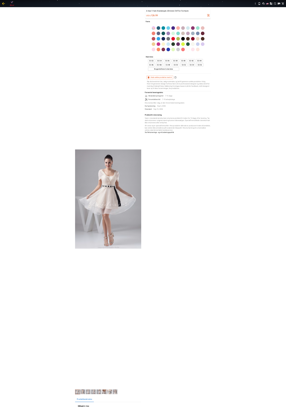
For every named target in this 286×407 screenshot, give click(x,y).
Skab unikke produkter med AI (161, 77)
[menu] (255, 3)
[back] (3, 4)
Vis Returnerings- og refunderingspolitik (159, 132)
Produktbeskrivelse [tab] (84, 399)
